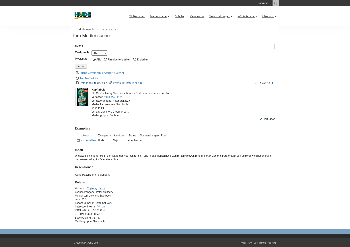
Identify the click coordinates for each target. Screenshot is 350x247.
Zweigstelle (82, 52)
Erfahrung (100, 206)
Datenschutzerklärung (265, 242)
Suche (79, 45)
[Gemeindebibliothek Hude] (82, 15)
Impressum (246, 242)
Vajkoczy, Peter (113, 97)
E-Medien (143, 59)
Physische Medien (119, 59)
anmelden (263, 2)
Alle (98, 59)
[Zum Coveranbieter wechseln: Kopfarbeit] (82, 97)
